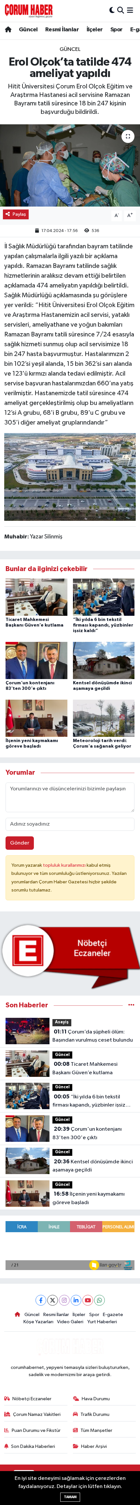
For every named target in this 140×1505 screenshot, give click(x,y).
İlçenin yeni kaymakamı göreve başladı (88, 1198)
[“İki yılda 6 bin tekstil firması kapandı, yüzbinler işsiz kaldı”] (104, 597)
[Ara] (120, 10)
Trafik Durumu (94, 1414)
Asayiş (62, 1022)
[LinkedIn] (76, 1300)
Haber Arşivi (94, 1446)
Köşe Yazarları (38, 1321)
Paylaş (19, 214)
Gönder (19, 843)
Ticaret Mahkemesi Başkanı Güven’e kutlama (85, 1068)
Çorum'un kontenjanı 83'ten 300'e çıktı (87, 1133)
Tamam (70, 1497)
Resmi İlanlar (62, 30)
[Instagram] (64, 1300)
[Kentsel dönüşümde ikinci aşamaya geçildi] (104, 660)
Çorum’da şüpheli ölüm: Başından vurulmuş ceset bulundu (92, 1036)
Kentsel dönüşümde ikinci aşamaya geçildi (92, 1166)
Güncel (28, 30)
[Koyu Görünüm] (112, 10)
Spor (116, 30)
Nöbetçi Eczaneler (31, 1398)
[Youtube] (87, 1300)
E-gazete (113, 1314)
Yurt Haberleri (102, 1321)
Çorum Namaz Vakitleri (37, 1414)
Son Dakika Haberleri (33, 1446)
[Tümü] (131, 1005)
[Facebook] (40, 1300)
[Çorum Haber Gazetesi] (28, 10)
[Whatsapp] (99, 1300)
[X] (52, 1300)
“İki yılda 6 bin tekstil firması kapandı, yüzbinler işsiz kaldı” (103, 625)
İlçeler (95, 30)
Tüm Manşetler (96, 1430)
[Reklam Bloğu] (70, 956)
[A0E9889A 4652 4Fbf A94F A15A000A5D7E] (70, 476)
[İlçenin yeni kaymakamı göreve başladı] (36, 718)
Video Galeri (70, 1321)
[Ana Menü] (130, 10)
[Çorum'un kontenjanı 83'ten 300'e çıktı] (36, 660)
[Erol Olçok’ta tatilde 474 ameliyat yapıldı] (70, 165)
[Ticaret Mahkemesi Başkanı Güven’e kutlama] (36, 597)
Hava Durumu (96, 1398)
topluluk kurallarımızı (65, 865)
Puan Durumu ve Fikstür (36, 1430)
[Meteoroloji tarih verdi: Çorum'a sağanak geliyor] (104, 718)
